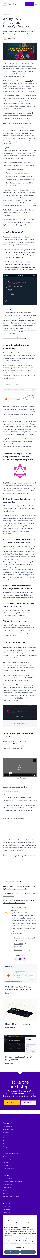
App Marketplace (8, 1157)
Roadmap (6, 1144)
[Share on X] (20, 959)
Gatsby (27, 569)
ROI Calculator (7, 1178)
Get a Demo (28, 1102)
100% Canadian (8, 1206)
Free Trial (11, 1102)
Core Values (6, 1212)
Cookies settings (20, 1247)
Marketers (6, 1135)
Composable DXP (8, 1129)
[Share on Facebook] (24, 959)
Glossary (20, 1256)
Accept (12, 1252)
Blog (4, 1190)
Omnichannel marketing (14, 598)
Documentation (7, 1187)
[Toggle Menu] (36, 4)
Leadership (6, 1209)
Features (5, 1141)
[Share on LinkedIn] (16, 959)
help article (20, 222)
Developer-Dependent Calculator (13, 1181)
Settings (22, 810)
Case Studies (7, 1166)
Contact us (18, 950)
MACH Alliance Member (10, 1163)
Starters (5, 1193)
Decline (28, 1252)
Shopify (24, 695)
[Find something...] (23, 4)
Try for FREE (18, 944)
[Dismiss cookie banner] (35, 1217)
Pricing (5, 1147)
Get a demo (18, 938)
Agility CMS (19, 698)
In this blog (15, 685)
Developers (6, 1138)
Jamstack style (25, 564)
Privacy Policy (8, 1235)
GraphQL (28, 81)
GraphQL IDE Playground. (15, 744)
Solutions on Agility (9, 1168)
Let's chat (29, 4)
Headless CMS (7, 1126)
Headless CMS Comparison (11, 1196)
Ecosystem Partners (9, 1160)
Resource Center (8, 1184)
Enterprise (6, 1132)
